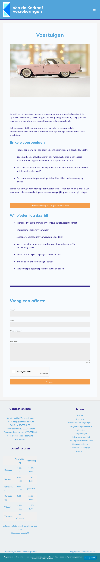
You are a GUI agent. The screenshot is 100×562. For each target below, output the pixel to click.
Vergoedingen (81, 433)
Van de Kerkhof (28, 7)
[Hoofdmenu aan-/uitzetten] (95, 10)
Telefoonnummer (16, 331)
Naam (12, 310)
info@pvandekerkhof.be (23, 421)
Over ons (80, 419)
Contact (80, 451)
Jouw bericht (14, 341)
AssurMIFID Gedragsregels (80, 422)
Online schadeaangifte (80, 447)
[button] (50, 205)
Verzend (50, 382)
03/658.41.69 (24, 425)
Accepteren (90, 558)
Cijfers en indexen (80, 444)
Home (80, 415)
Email (12, 320)
